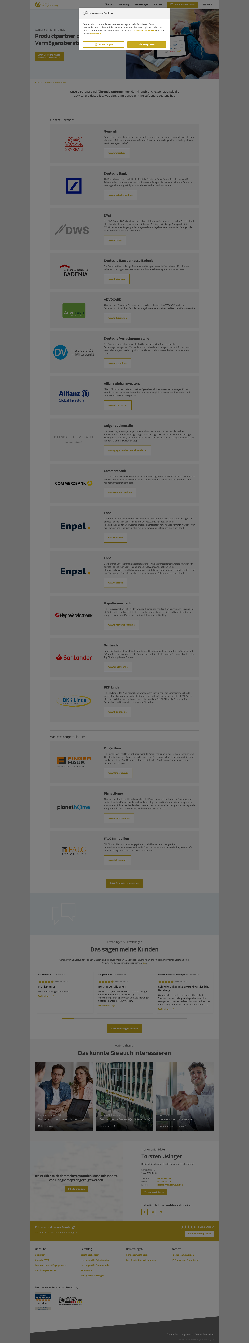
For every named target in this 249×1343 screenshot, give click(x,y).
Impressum (95, 33)
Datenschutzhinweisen (144, 30)
